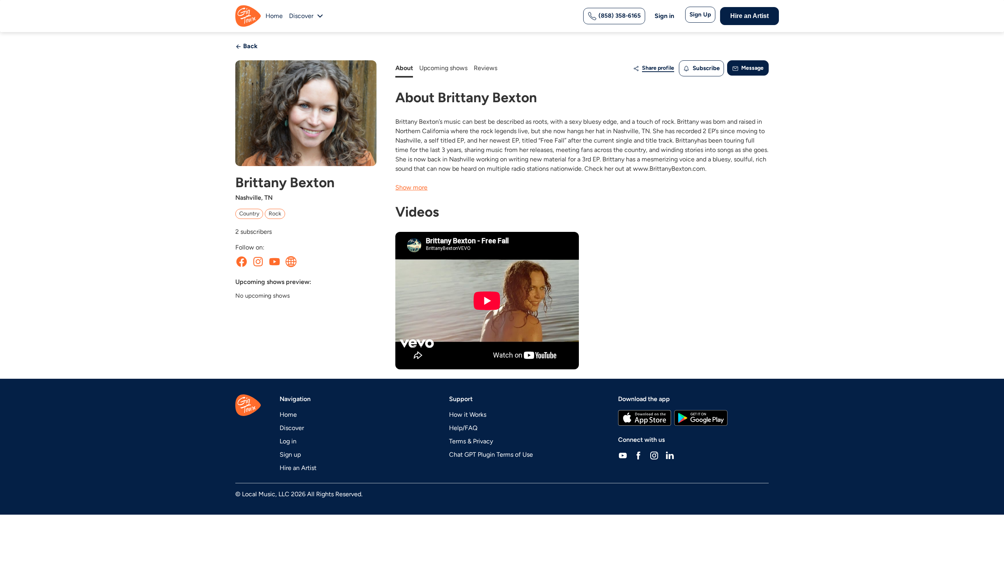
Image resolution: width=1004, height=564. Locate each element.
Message (752, 68)
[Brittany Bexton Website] (291, 261)
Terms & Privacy (471, 441)
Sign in (664, 16)
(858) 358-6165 (619, 15)
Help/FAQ (463, 428)
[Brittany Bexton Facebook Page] (241, 261)
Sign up (290, 454)
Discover (292, 428)
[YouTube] (623, 455)
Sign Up (700, 14)
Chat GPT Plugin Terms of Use (491, 454)
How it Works (467, 414)
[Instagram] (654, 455)
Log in (288, 441)
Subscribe (705, 68)
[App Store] (645, 418)
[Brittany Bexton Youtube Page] (274, 261)
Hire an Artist (749, 16)
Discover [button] (301, 16)
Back (250, 46)
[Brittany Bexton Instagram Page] (258, 261)
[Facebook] (638, 455)
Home (274, 16)
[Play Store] (701, 418)
